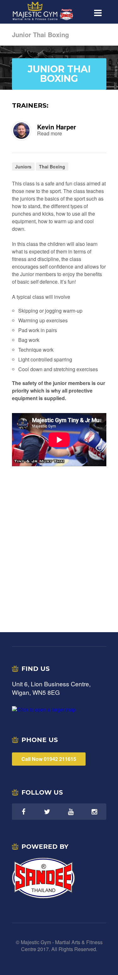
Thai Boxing (52, 166)
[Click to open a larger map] (44, 709)
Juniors (23, 166)
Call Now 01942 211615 (48, 758)
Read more (49, 133)
